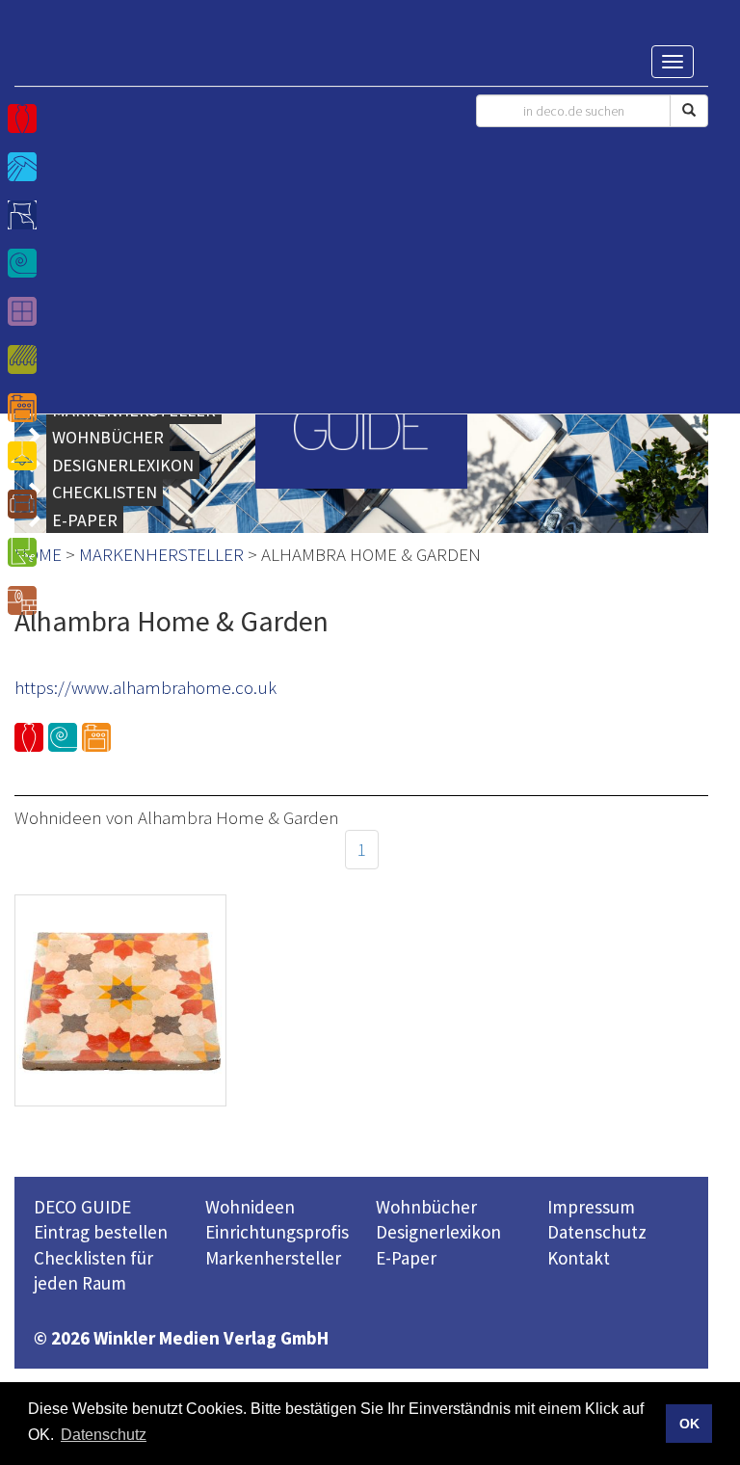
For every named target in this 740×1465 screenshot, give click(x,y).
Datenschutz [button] (103, 1434)
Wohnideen (250, 1206)
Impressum (591, 1206)
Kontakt (578, 1257)
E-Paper (406, 1257)
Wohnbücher (426, 1206)
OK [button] (689, 1423)
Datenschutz (597, 1231)
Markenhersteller (273, 1257)
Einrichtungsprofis (277, 1231)
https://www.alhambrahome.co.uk (145, 687)
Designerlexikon (438, 1231)
